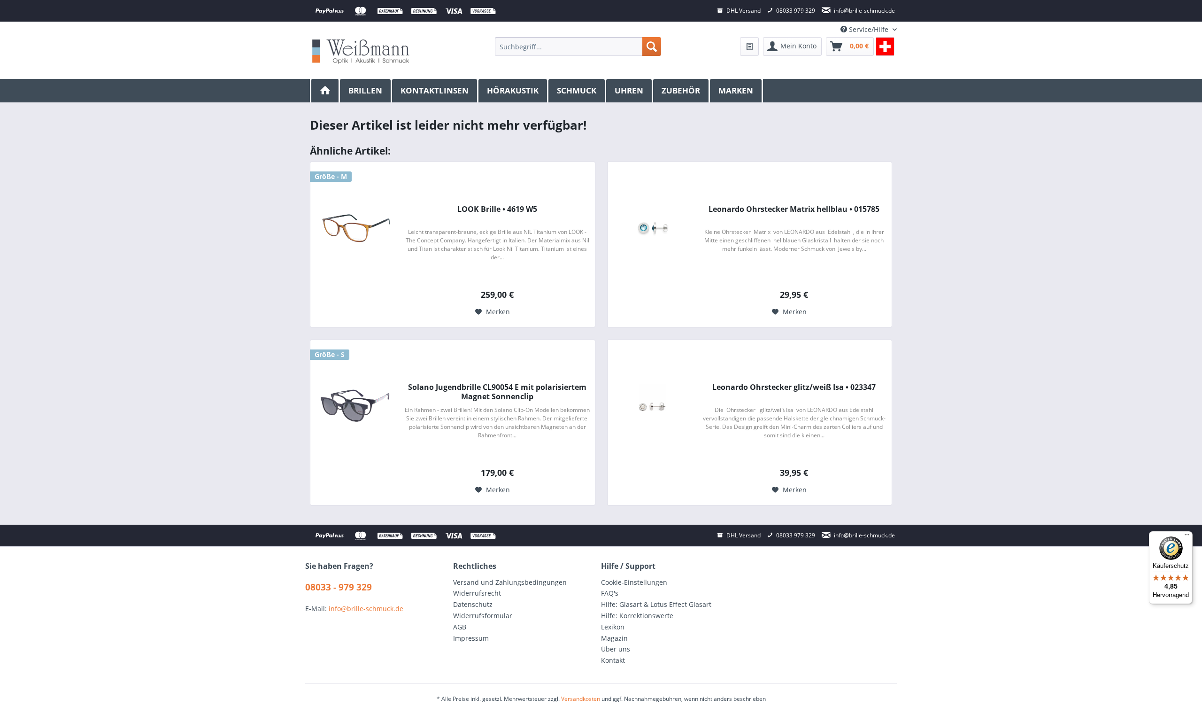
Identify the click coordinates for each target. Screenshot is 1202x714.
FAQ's (609, 593)
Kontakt (613, 660)
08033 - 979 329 (338, 587)
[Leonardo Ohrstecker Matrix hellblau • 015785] (652, 227)
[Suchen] (651, 46)
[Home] (325, 90)
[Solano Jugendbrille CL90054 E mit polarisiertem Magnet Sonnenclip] (355, 405)
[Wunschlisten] (749, 46)
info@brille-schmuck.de (366, 608)
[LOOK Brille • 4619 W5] (355, 227)
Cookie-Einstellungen (634, 582)
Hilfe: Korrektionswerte (637, 615)
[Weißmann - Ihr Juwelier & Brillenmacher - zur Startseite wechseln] (360, 51)
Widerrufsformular (482, 615)
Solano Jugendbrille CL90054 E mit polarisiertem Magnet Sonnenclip (497, 391)
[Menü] (1187, 537)
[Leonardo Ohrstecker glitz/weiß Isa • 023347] (652, 405)
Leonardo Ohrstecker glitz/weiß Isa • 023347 (794, 387)
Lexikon (612, 626)
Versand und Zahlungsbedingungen (510, 582)
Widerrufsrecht (477, 593)
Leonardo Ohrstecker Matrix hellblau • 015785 (794, 209)
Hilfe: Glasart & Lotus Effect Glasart (656, 604)
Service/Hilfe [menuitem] (868, 29)
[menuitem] (578, 46)
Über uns (615, 648)
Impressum (471, 638)
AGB (459, 626)
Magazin (614, 638)
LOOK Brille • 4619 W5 (497, 209)
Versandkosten (580, 699)
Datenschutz (473, 604)
